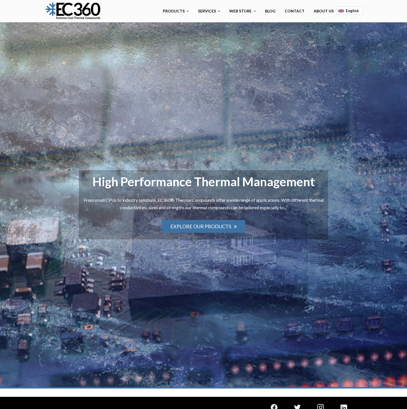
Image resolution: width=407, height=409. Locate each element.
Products (174, 11)
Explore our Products (200, 226)
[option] (203, 204)
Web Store (240, 11)
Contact (295, 11)
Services (207, 11)
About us (324, 11)
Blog (270, 11)
